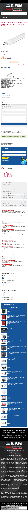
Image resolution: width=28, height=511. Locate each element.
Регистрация (4, 161)
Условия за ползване (7, 193)
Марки (17, 432)
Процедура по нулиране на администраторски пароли (14, 205)
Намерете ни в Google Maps (15, 455)
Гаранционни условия (20, 430)
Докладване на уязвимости (8, 197)
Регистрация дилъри (6, 163)
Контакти (6, 437)
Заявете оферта (17, 434)
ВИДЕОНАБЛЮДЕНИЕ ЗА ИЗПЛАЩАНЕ (9, 435)
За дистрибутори (10, 430)
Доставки (4, 432)
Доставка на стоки (6, 184)
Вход (5, 157)
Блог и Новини (23, 432)
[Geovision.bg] (14, 7)
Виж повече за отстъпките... (7, 178)
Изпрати (14, 124)
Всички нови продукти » (14, 307)
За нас (24, 435)
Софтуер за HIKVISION (7, 201)
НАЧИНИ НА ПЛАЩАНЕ (8, 273)
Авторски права (6, 203)
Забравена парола (5, 160)
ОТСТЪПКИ (20, 435)
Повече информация (18, 509)
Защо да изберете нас (7, 182)
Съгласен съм (22, 507)
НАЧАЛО (4, 430)
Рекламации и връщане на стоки (9, 195)
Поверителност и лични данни (9, 191)
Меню (5, 17)
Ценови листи (10, 434)
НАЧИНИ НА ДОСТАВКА (9, 290)
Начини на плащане (11, 432)
